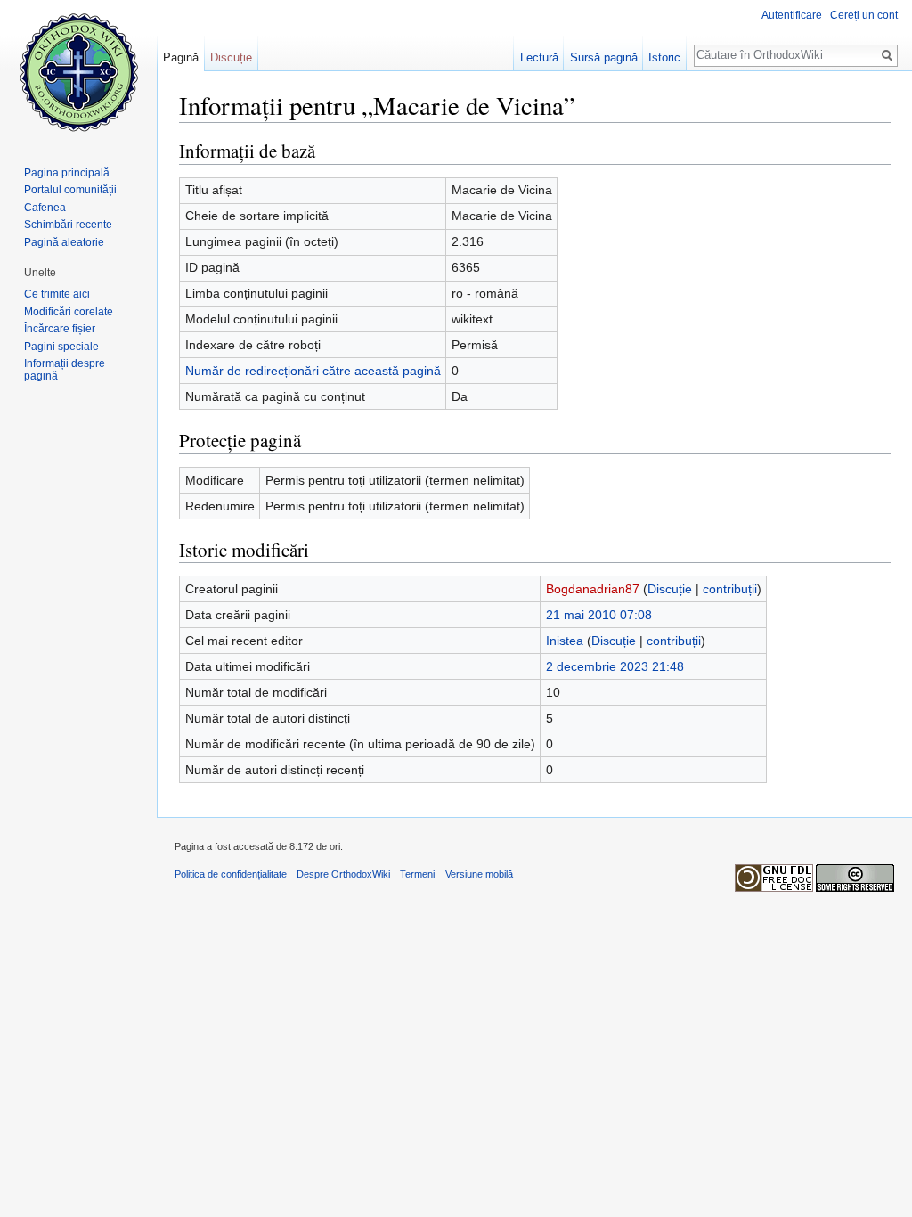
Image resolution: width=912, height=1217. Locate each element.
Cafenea (45, 207)
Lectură (539, 57)
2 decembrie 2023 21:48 (615, 666)
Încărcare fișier (59, 329)
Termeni (417, 874)
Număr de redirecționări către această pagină (313, 370)
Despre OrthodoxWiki (343, 874)
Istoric (664, 57)
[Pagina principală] (78, 71)
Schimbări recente (68, 224)
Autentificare (791, 15)
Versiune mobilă (479, 874)
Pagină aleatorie (64, 242)
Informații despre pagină (64, 369)
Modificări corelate (68, 312)
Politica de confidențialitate (231, 874)
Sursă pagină (604, 57)
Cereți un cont (864, 15)
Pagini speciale (61, 346)
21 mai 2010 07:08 (599, 615)
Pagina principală (67, 173)
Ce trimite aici (57, 294)
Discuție (669, 589)
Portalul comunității (70, 190)
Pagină (181, 57)
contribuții (730, 589)
